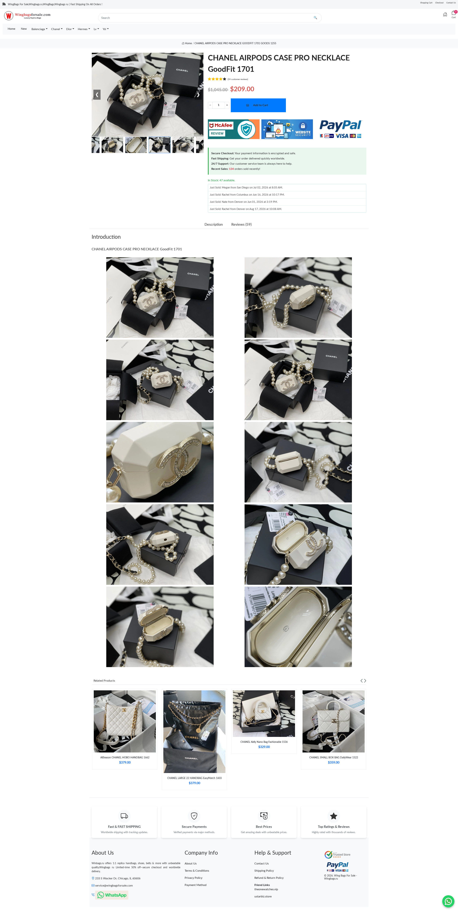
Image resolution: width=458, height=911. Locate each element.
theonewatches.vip (266, 889)
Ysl (104, 29)
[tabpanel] (125, 730)
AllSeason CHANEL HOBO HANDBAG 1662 (124, 757)
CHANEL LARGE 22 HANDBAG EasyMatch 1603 (194, 778)
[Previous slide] (361, 681)
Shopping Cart (426, 3)
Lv (95, 29)
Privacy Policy (193, 877)
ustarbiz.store (263, 896)
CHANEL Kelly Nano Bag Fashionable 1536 (264, 742)
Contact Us (451, 3)
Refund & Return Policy (269, 877)
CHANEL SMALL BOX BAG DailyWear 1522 (333, 757)
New (24, 28)
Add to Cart (260, 105)
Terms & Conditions (197, 870)
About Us (191, 863)
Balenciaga (38, 29)
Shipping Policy (264, 870)
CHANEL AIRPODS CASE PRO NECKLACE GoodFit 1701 (137, 249)
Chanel (55, 29)
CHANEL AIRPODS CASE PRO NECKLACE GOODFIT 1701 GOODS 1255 (235, 43)
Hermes (82, 29)
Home (11, 28)
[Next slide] (365, 681)
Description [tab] (213, 224)
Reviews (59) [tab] (241, 224)
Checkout (439, 3)
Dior (69, 29)
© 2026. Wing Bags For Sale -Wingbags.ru (340, 877)
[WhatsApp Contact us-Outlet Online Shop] (448, 901)
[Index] (445, 14)
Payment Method (195, 885)
